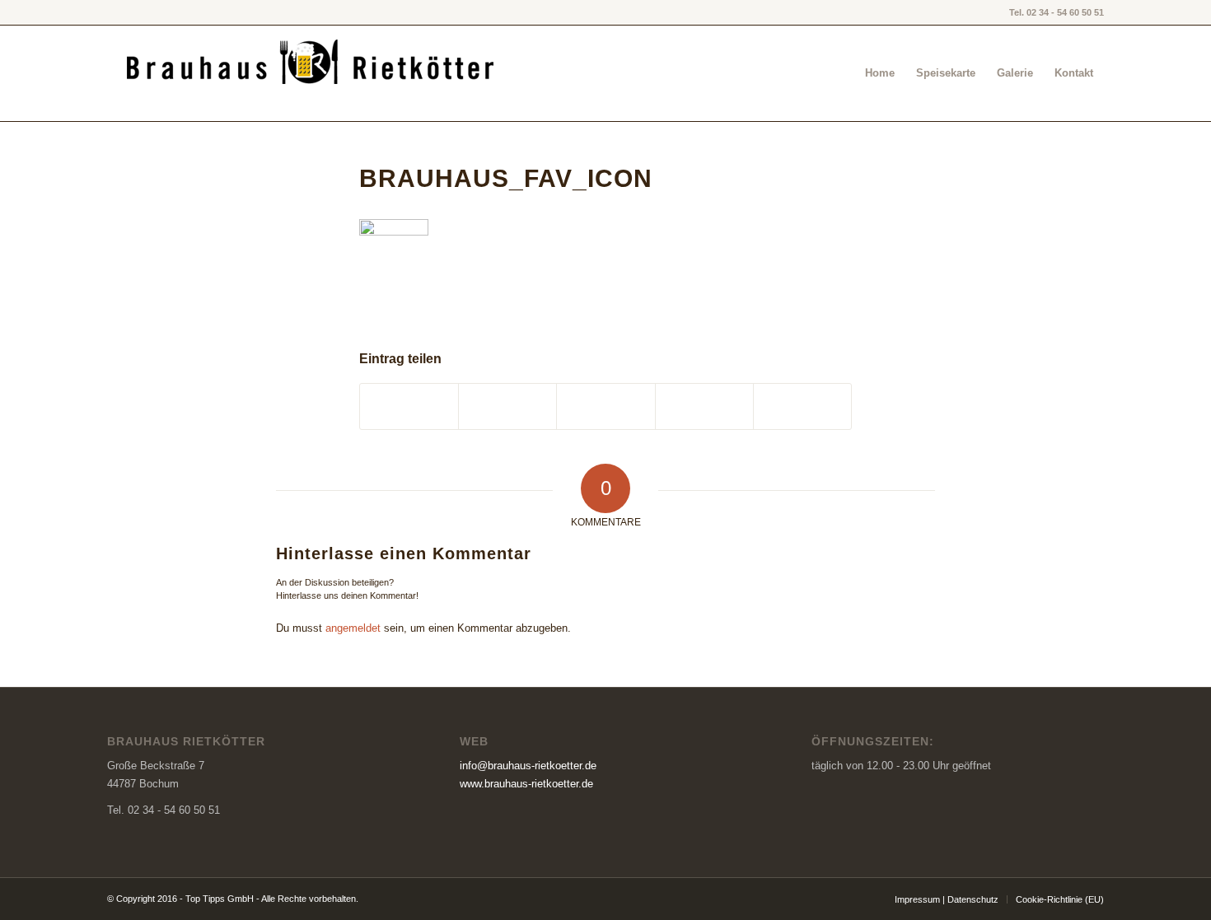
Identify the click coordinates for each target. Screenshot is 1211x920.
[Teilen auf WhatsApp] (704, 406)
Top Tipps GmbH (219, 899)
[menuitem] (879, 73)
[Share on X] (605, 406)
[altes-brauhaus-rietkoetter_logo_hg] (312, 73)
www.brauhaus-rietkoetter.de (526, 784)
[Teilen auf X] (507, 406)
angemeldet (353, 628)
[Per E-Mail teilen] (802, 406)
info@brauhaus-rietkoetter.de (528, 765)
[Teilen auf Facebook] (409, 406)
